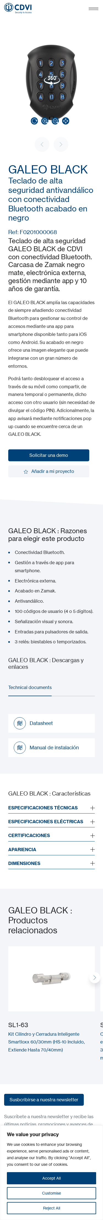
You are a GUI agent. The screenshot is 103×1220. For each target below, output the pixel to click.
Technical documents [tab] (30, 687)
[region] (51, 1172)
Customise (51, 1193)
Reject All (51, 1208)
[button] (94, 977)
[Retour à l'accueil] (18, 8)
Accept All (51, 1178)
